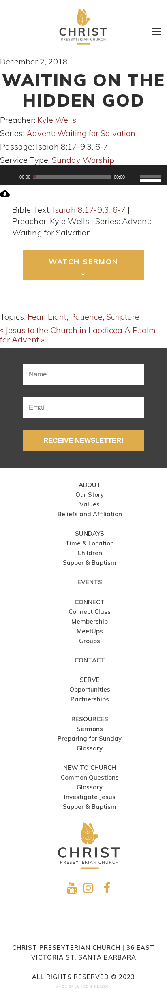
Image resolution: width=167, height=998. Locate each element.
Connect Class (90, 611)
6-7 (119, 210)
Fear (36, 317)
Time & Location (89, 543)
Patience (86, 317)
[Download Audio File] (5, 195)
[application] (83, 177)
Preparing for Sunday (90, 738)
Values (89, 504)
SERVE (90, 680)
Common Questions (90, 777)
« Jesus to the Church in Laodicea (61, 330)
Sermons (90, 729)
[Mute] (134, 177)
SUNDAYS (89, 533)
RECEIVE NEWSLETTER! (83, 441)
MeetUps (90, 631)
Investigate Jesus (90, 797)
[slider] (151, 172)
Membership (89, 621)
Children (89, 553)
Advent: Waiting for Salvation (80, 133)
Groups (89, 641)
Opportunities (89, 689)
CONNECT (90, 602)
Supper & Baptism (89, 562)
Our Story (89, 494)
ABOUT (90, 485)
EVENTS (89, 582)
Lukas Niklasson (93, 987)
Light (57, 317)
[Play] (10, 177)
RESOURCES (89, 719)
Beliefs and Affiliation (90, 514)
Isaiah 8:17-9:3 (81, 210)
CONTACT (90, 660)
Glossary (90, 748)
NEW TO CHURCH (89, 767)
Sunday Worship (83, 160)
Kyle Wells (56, 120)
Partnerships (90, 699)
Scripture (122, 317)
